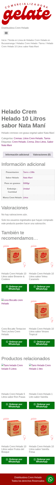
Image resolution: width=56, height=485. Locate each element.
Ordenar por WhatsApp (15, 287)
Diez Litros (40, 142)
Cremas (18, 138)
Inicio (3, 40)
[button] (50, 479)
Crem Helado (19, 142)
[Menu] (6, 33)
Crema (30, 142)
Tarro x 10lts (28, 172)
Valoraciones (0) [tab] (42, 154)
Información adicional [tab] (17, 154)
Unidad (26, 189)
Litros (25, 197)
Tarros (42, 43)
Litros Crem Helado (33, 138)
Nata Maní (28, 177)
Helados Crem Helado (26, 43)
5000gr (26, 183)
